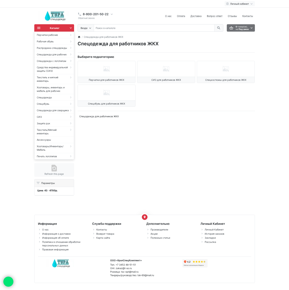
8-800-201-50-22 (96, 14)
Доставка (196, 16)
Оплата (181, 16)
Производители (159, 229)
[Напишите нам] (8, 282)
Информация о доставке (56, 233)
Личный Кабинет (214, 229)
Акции (154, 233)
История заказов (214, 233)
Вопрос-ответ (214, 16)
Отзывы (232, 16)
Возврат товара (105, 233)
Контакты (247, 16)
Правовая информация (55, 249)
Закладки (210, 237)
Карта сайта (103, 237)
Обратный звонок (86, 18)
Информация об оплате (55, 237)
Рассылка (210, 241)
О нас (168, 16)
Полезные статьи (160, 237)
